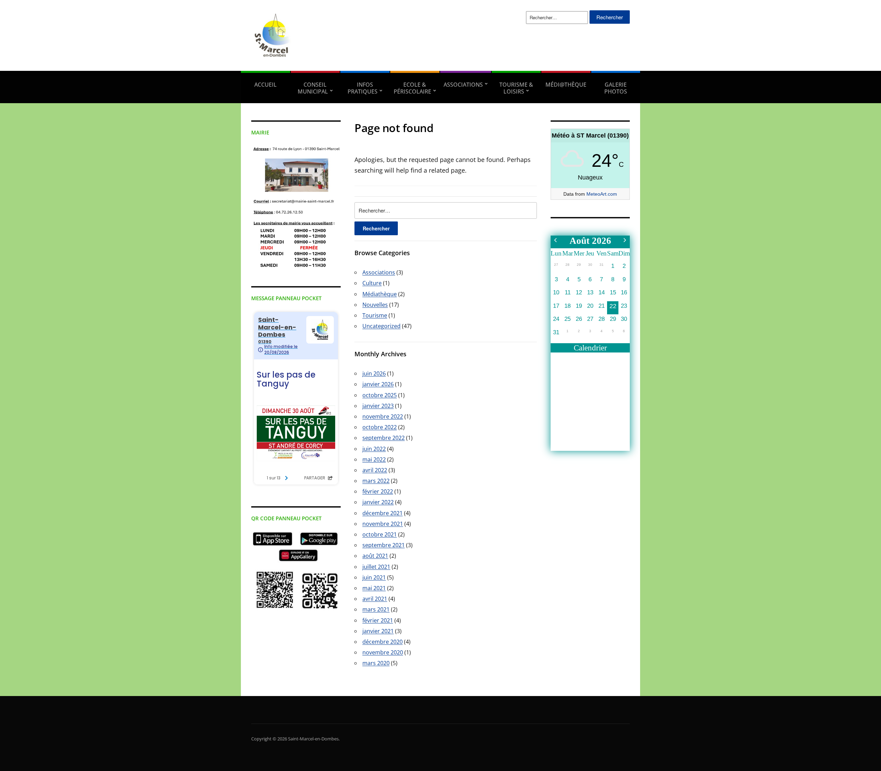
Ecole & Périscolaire (412, 88)
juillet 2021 (376, 567)
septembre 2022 (383, 438)
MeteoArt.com (601, 194)
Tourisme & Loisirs (516, 88)
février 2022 (377, 491)
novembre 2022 (382, 416)
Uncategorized (381, 326)
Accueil (265, 84)
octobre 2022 (379, 427)
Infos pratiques (363, 88)
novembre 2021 (382, 524)
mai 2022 (374, 459)
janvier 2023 (378, 406)
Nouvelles (375, 304)
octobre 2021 (379, 534)
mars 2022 (376, 481)
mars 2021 (376, 609)
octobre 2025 (379, 395)
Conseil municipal (313, 88)
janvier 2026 (378, 384)
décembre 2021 (382, 513)
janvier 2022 (378, 502)
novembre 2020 (382, 652)
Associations (463, 84)
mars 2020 (376, 663)
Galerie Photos (615, 88)
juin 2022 (374, 449)
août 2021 (375, 556)
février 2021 (377, 620)
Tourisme (374, 315)
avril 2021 (374, 598)
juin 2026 (374, 373)
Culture (372, 283)
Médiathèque (379, 294)
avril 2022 (374, 470)
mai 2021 (374, 588)
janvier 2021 (378, 631)
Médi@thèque (565, 84)
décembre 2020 (382, 641)
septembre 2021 (383, 545)
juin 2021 (374, 577)
